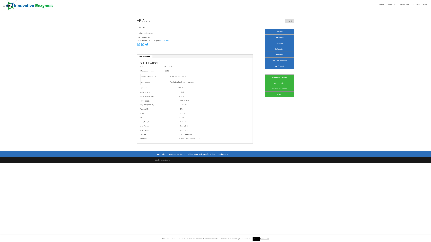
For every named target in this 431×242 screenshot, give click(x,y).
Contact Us (416, 4)
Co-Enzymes (164, 41)
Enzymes (279, 32)
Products (390, 4)
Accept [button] (256, 239)
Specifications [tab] (144, 56)
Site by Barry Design (162, 160)
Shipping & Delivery (279, 77)
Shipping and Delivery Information (201, 154)
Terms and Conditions (176, 154)
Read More (264, 239)
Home (381, 4)
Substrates (279, 49)
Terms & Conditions (279, 89)
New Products (279, 66)
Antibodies (279, 55)
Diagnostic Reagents (279, 60)
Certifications (404, 4)
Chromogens (279, 43)
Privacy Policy (279, 83)
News (425, 4)
